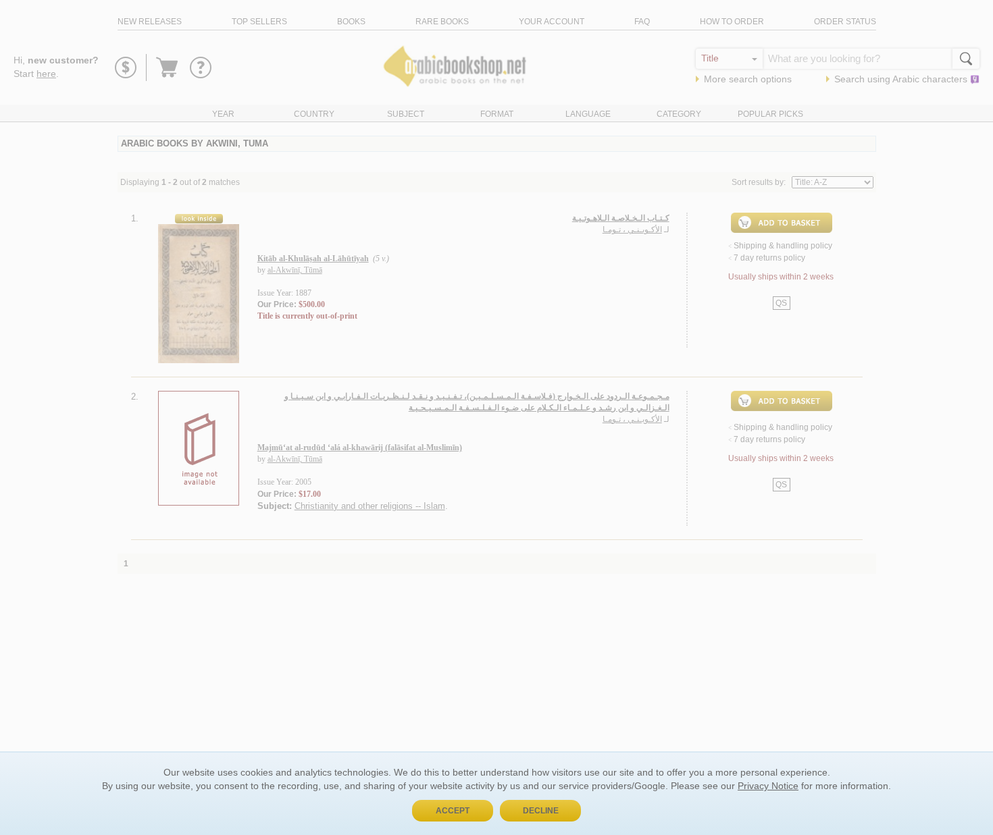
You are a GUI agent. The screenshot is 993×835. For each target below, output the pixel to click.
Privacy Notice (768, 785)
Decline (541, 810)
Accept (452, 810)
